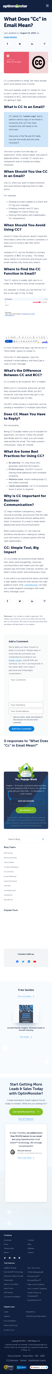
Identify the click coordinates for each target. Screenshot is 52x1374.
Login (6, 1312)
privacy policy (15, 660)
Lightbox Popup (10, 1268)
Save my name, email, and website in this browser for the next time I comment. (28, 720)
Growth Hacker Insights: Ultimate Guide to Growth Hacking (26, 1029)
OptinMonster (31, 585)
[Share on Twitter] (19, 44)
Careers (31, 1252)
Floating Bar (8, 1280)
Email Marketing (10, 876)
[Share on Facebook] (7, 44)
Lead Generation (10, 881)
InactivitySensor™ (34, 1300)
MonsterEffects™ (34, 1280)
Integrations (30, 1312)
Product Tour (9, 1330)
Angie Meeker (10, 37)
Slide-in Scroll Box (11, 1284)
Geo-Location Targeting (37, 1289)
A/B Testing (8, 853)
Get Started (25, 810)
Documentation (10, 1321)
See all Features (26, 1119)
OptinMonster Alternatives (36, 1316)
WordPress (8, 900)
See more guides (24, 996)
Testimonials (9, 1248)
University (7, 1240)
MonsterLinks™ (33, 1276)
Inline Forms (8, 1288)
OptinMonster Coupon (37, 1360)
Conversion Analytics (12, 1297)
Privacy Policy (28, 1356)
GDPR (42, 1356)
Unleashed (8, 895)
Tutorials (7, 886)
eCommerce (9, 872)
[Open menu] (47, 6)
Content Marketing (11, 867)
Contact (31, 1240)
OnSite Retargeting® (35, 1272)
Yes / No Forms (33, 1268)
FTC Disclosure (12, 1360)
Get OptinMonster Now (25, 1112)
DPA (36, 1356)
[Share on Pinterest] (44, 44)
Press (6, 1244)
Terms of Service (14, 1356)
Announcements (10, 858)
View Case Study (24, 1158)
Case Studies (9, 862)
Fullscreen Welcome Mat (13, 1276)
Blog (29, 1244)
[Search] (43, 839)
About (6, 1252)
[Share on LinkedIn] (32, 44)
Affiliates (31, 1248)
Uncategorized (10, 890)
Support (7, 1316)
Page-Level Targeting (35, 1284)
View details (24, 1037)
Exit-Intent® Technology (13, 1272)
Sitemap (23, 1360)
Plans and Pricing (10, 1325)
